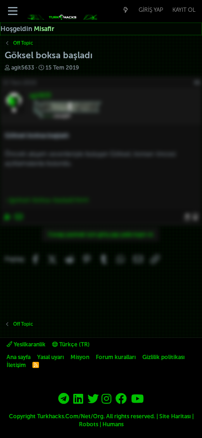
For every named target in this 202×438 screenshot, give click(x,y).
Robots (88, 424)
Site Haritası (175, 416)
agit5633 (22, 67)
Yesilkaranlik (29, 344)
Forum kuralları (116, 357)
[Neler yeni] (125, 10)
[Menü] (12, 11)
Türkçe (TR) (74, 344)
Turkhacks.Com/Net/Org (70, 416)
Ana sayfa (19, 357)
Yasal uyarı (50, 357)
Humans (113, 424)
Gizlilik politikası (163, 357)
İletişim (16, 365)
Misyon (79, 357)
